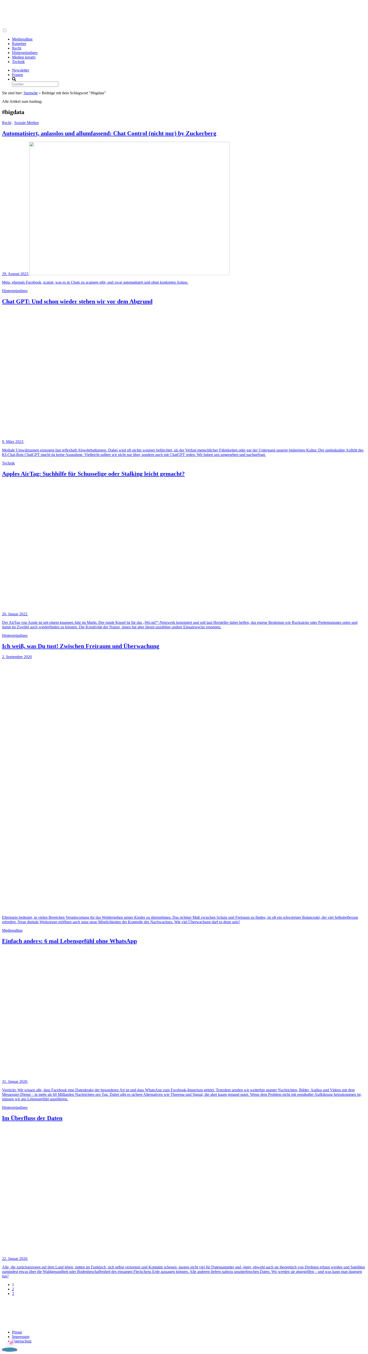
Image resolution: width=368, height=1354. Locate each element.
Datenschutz (22, 1341)
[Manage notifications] (11, 1343)
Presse (17, 1332)
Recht (16, 48)
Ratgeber (19, 44)
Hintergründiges (25, 53)
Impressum (20, 1336)
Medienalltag (22, 39)
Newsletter (20, 70)
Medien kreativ (24, 57)
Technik (18, 62)
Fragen (17, 75)
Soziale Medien (26, 123)
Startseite (31, 93)
